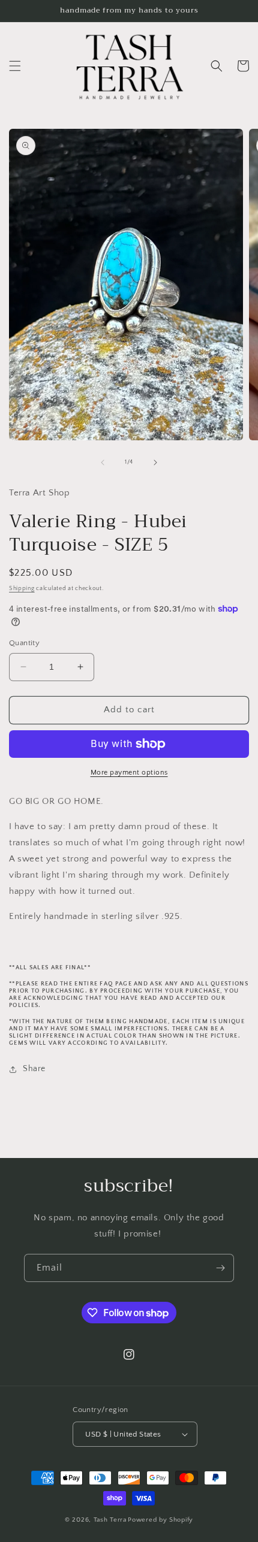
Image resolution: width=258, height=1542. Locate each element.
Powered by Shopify (160, 1519)
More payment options (129, 772)
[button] (15, 66)
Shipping (22, 588)
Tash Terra (110, 1519)
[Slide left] (102, 462)
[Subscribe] (220, 1268)
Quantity (24, 643)
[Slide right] (155, 462)
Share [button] (34, 1069)
